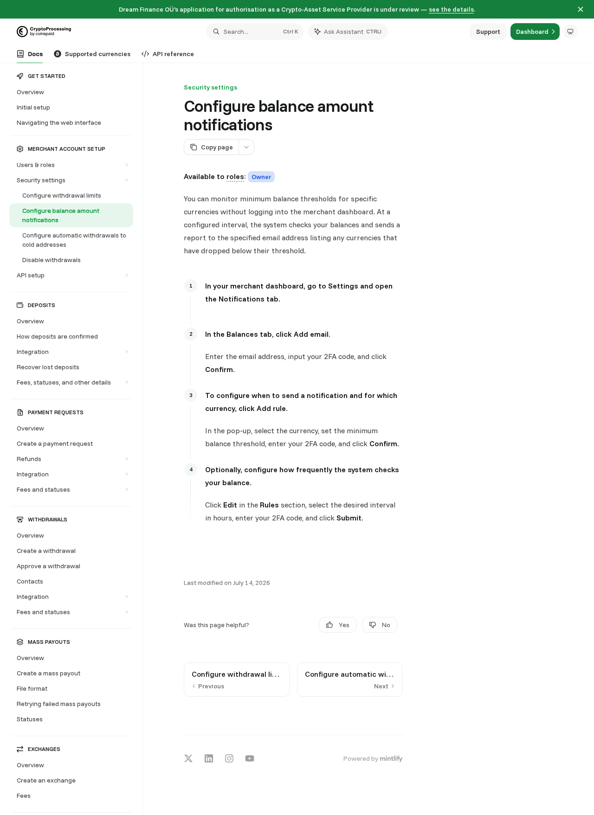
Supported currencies (97, 54)
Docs (35, 54)
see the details (451, 9)
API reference (173, 54)
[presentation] (75, 439)
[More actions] (246, 147)
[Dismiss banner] (581, 9)
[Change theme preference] (570, 32)
